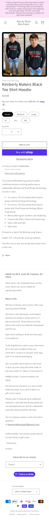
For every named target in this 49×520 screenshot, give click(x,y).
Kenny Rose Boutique (23, 511)
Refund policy (22, 514)
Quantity (5, 126)
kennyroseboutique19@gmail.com (23, 424)
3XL (25, 120)
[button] (5, 23)
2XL (17, 121)
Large (33, 114)
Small (7, 114)
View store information (15, 173)
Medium (20, 114)
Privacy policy (35, 514)
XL (6, 120)
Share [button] (7, 255)
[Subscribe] (40, 464)
